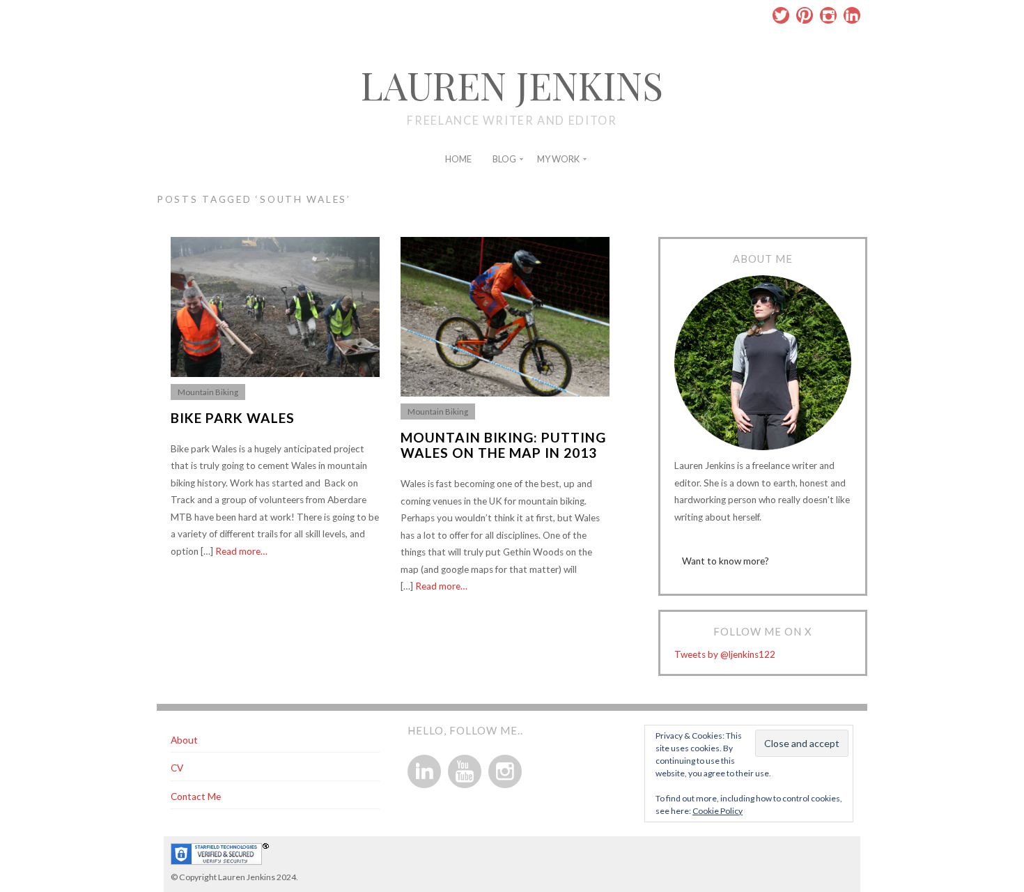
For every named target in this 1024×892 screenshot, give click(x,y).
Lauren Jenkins (512, 84)
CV (177, 768)
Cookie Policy (717, 811)
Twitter (781, 15)
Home (458, 158)
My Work (558, 158)
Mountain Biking (208, 392)
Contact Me (196, 796)
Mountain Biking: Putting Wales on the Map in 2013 (503, 445)
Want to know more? (725, 561)
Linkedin (852, 15)
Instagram (828, 15)
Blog (504, 158)
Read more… (241, 551)
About (184, 740)
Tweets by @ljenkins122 (724, 654)
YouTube (464, 771)
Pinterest (804, 15)
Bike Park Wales (233, 418)
